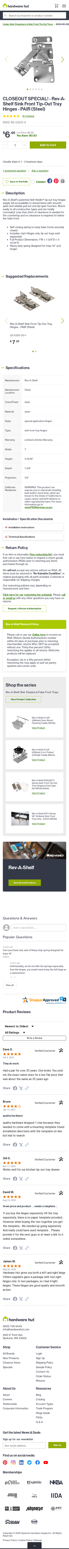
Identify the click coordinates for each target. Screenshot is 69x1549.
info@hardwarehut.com (16, 1329)
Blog (38, 1394)
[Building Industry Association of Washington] (12, 1521)
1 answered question (14, 170)
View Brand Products (25, 882)
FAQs (39, 1417)
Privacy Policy (10, 1540)
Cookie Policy (25, 1540)
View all (10, 985)
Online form (39, 634)
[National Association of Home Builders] (34, 1521)
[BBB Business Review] (12, 1508)
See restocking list (40, 554)
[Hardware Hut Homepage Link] (16, 5)
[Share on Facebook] (50, 181)
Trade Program (44, 1408)
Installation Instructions (21, 527)
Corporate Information (15, 1408)
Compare (40, 181)
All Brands (9, 1353)
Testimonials (10, 1403)
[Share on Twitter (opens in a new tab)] (21, 1088)
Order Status (43, 1376)
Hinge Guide (43, 1412)
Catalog (40, 1399)
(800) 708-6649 (12, 1326)
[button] (11, 977)
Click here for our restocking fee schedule (27, 594)
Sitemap (38, 1540)
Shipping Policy (44, 1362)
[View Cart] (56, 6)
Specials (7, 1367)
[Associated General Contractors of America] (56, 1508)
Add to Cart (48, 145)
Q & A (39, 1422)
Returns (40, 1380)
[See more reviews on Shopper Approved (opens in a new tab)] (27, 1088)
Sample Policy (44, 1367)
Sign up (57, 1445)
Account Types (44, 1403)
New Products (11, 1358)
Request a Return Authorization (24, 608)
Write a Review (34, 1038)
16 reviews (28, 116)
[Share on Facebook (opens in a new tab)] (15, 1088)
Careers (7, 1399)
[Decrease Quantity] (5, 145)
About (6, 1394)
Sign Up (40, 1358)
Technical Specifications (21, 536)
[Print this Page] (62, 181)
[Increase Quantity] (24, 145)
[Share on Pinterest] (56, 181)
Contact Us (42, 1371)
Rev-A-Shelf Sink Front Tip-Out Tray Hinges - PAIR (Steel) (31, 325)
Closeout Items (11, 1362)
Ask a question (39, 170)
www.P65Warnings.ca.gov (39, 507)
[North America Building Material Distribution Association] (34, 1508)
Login (39, 1353)
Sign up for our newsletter (18, 1439)
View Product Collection (23, 699)
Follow (6, 956)
